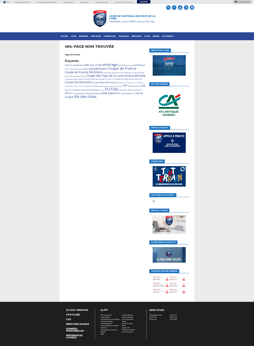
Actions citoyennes (74, 65)
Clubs (147, 36)
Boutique (84, 2)
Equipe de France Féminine (113, 86)
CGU (68, 319)
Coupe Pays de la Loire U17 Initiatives (130, 83)
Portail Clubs (102, 2)
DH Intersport (97, 86)
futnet (102, 90)
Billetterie (68, 2)
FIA (143, 86)
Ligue (73, 36)
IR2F (129, 90)
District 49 (153, 319)
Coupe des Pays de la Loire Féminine (117, 72)
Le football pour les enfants (110, 319)
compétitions (98, 69)
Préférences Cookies (74, 336)
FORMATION (84, 90)
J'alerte (144, 2)
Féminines (124, 90)
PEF (67, 93)
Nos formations (127, 332)
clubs (85, 68)
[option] (169, 105)
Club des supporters (47, 2)
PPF (71, 93)
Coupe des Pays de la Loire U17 (102, 79)
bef (119, 65)
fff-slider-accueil (134, 86)
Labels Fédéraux (127, 315)
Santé (124, 321)
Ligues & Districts (22, 2)
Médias (156, 36)
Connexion (243, 2)
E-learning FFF (105, 317)
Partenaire (138, 90)
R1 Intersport (124, 93)
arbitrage (110, 64)
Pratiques (96, 36)
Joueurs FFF (126, 328)
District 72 (173, 315)
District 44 (153, 317)
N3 (133, 90)
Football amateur (107, 321)
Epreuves (83, 36)
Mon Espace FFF (106, 315)
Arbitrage (136, 36)
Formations (110, 36)
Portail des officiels (124, 2)
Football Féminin (106, 323)
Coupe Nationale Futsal (104, 82)
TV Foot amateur (127, 319)
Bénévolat (129, 65)
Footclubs (73, 315)
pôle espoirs (109, 93)
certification (139, 65)
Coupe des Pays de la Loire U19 (128, 79)
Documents (168, 36)
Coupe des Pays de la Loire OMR (77, 79)
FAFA (102, 334)
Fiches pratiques (127, 317)
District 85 (173, 319)
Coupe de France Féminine (83, 72)
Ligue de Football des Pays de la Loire (132, 17)
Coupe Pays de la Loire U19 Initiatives (78, 86)
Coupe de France (122, 68)
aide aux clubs (93, 65)
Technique (123, 36)
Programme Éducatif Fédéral (87, 93)
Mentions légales (77, 324)
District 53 (173, 317)
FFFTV (123, 326)
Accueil (64, 36)
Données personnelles (75, 330)
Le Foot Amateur (77, 310)
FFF (125, 86)
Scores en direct (127, 323)
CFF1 (67, 69)
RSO (133, 93)
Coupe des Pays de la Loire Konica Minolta (116, 76)
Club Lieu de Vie (76, 69)
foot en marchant (72, 90)
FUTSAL (112, 89)
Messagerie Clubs (156, 315)
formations (95, 89)
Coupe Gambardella (78, 82)
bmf (123, 65)
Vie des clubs (85, 96)
